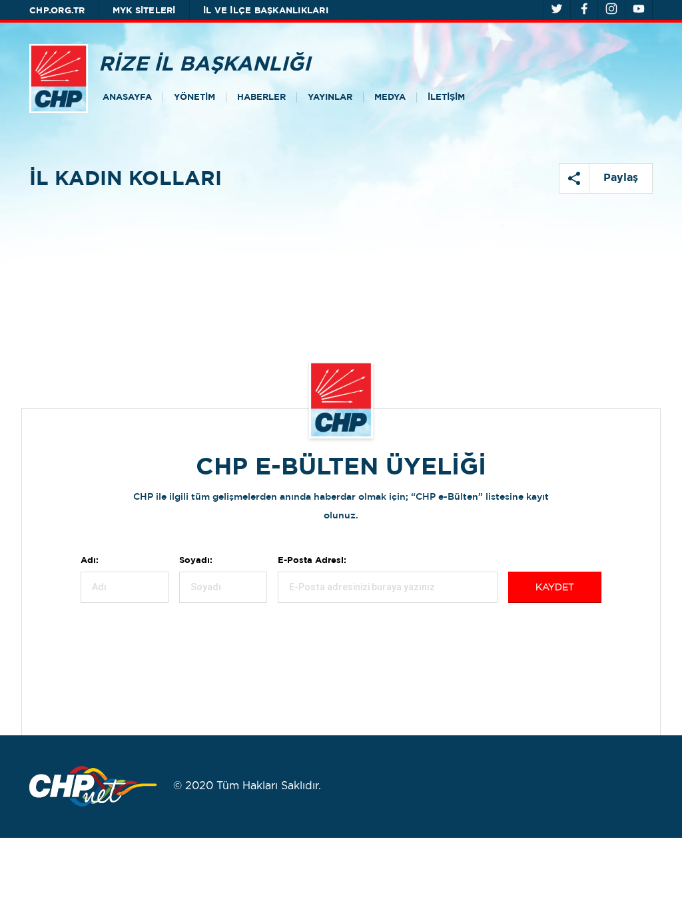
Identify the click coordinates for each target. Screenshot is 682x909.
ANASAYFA (127, 97)
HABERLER (261, 97)
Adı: (90, 560)
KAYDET (554, 588)
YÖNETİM (194, 97)
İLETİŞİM (446, 97)
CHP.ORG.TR (57, 11)
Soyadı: (195, 560)
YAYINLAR (330, 97)
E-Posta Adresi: (312, 560)
